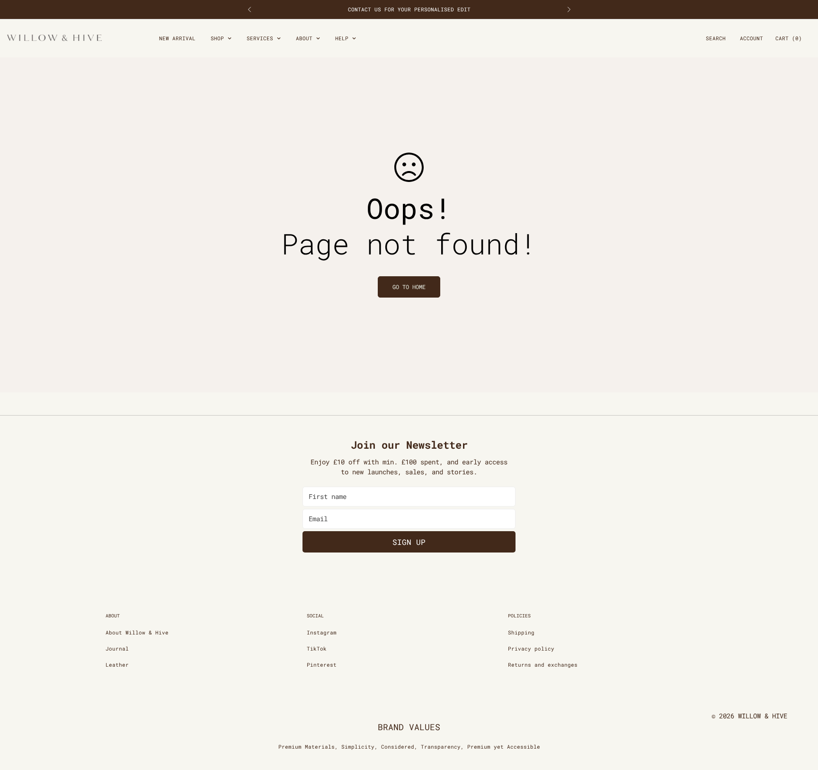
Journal (117, 648)
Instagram (322, 632)
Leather (117, 664)
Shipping (521, 632)
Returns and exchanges (543, 664)
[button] (788, 38)
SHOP (217, 38)
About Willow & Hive (137, 632)
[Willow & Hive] (54, 38)
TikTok (317, 648)
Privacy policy (531, 648)
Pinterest (322, 664)
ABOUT (304, 38)
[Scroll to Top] (799, 718)
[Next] (568, 9)
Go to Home (409, 286)
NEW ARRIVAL (177, 38)
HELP (341, 38)
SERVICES (260, 38)
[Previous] (249, 9)
